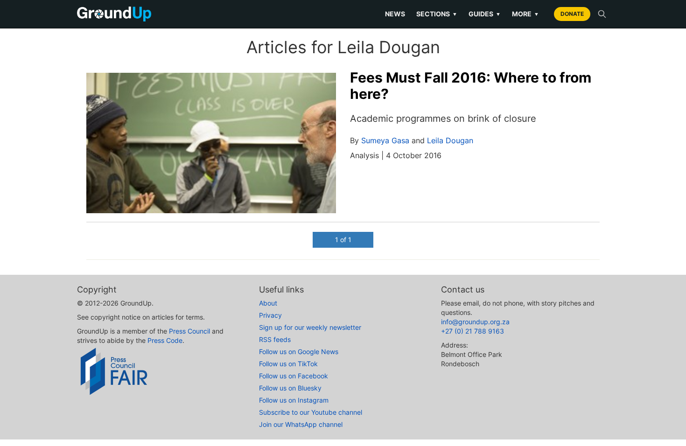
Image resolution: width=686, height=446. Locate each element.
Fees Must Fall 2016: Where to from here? (470, 85)
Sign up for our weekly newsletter (310, 327)
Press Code (164, 340)
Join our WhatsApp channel (301, 424)
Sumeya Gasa (385, 140)
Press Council (189, 331)
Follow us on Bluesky (290, 388)
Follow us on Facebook (293, 376)
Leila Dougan (450, 140)
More (525, 14)
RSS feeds (275, 339)
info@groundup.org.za (475, 322)
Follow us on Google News (298, 351)
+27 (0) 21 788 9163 (472, 331)
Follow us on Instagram (294, 400)
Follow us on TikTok (288, 364)
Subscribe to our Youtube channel (310, 412)
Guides (485, 14)
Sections (436, 14)
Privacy (270, 315)
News (395, 14)
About (268, 303)
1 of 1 (343, 240)
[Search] (602, 14)
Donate (572, 13)
